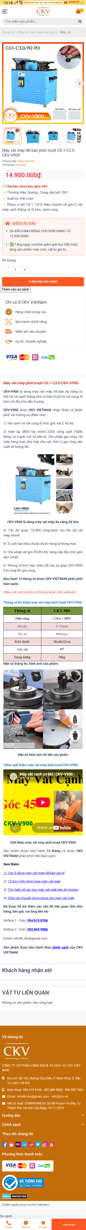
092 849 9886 (53, 1090)
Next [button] (79, 83)
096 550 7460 (74, 1090)
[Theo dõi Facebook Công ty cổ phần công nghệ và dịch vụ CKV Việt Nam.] (4, 1144)
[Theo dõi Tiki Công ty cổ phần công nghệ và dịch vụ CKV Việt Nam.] (24, 1144)
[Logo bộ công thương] (23, 1182)
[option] (43, 83)
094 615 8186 (32, 1090)
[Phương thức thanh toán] (30, 357)
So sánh (6, 1216)
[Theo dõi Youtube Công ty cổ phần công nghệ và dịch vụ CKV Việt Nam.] (51, 1144)
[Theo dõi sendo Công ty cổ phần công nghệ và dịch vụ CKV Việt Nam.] (31, 1144)
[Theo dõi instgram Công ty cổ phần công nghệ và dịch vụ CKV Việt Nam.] (44, 1144)
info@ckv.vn (59, 1096)
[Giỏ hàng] (78, 11)
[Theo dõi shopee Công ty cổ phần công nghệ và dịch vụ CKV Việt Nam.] (11, 1144)
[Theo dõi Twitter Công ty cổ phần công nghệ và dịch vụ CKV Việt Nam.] (38, 1144)
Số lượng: (9, 260)
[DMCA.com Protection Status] (14, 1196)
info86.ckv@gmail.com (33, 1096)
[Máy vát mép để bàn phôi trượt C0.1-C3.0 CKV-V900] (43, 83)
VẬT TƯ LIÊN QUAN (25, 992)
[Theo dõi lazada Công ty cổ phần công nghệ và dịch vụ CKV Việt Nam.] (18, 1144)
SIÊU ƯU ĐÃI (23, 223)
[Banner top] (43, 2)
